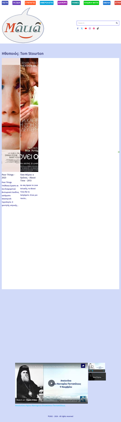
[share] (83, 366)
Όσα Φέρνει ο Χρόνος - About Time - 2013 (28, 177)
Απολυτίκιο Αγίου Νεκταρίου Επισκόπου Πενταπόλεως (50, 366)
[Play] (89, 370)
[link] (19, 366)
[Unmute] (92, 370)
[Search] (117, 23)
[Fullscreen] (103, 370)
